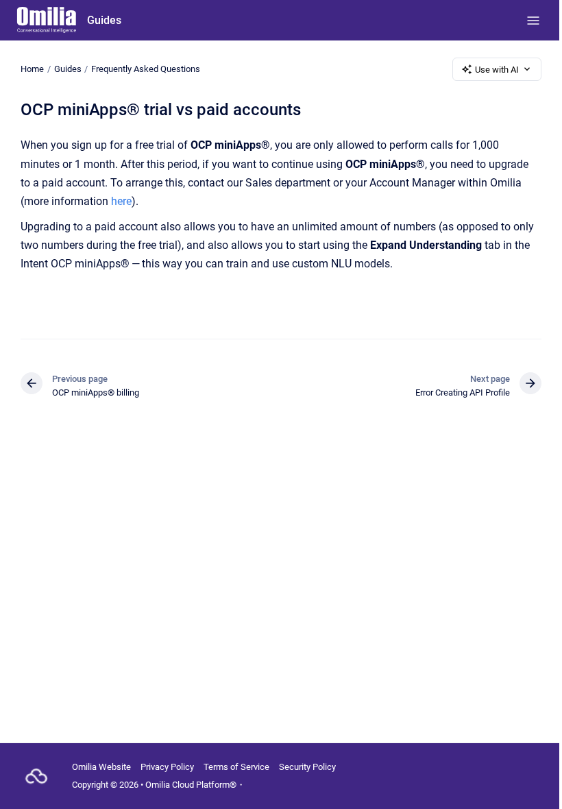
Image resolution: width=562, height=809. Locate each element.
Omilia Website (101, 767)
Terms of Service (236, 767)
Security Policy (307, 767)
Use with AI (497, 69)
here (121, 201)
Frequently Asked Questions (145, 69)
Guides (104, 20)
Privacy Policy (167, 767)
